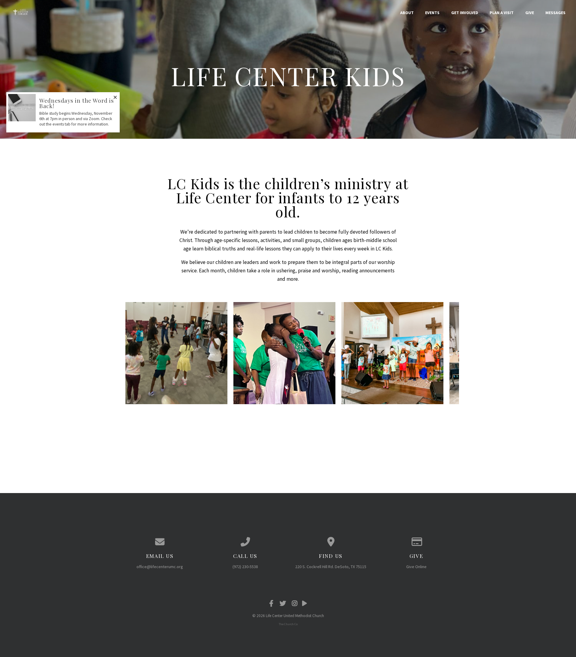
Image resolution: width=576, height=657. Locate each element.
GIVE (529, 12)
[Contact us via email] (159, 542)
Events (432, 12)
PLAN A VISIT (502, 12)
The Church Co (288, 624)
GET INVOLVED (464, 12)
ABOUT (407, 12)
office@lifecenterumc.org (159, 566)
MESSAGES (555, 12)
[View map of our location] (330, 542)
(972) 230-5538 (245, 566)
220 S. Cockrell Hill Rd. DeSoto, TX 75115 (330, 566)
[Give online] (416, 542)
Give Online (416, 566)
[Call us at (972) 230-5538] (245, 542)
